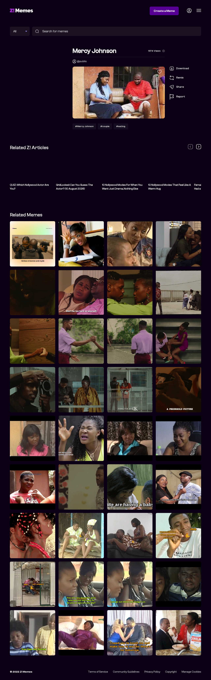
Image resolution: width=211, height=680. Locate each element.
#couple (104, 126)
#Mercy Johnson (84, 126)
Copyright (171, 671)
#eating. (121, 126)
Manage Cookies (191, 671)
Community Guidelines (126, 671)
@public (82, 61)
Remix (180, 77)
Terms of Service (98, 671)
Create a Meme (164, 11)
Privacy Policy (152, 671)
